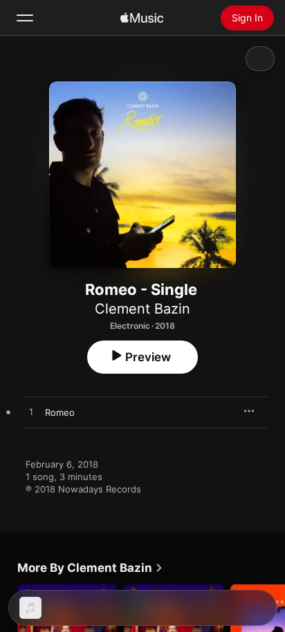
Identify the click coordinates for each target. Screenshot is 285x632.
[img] (141, 18)
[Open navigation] (25, 18)
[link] (90, 567)
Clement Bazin (142, 308)
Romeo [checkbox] (60, 412)
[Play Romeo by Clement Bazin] (31, 412)
